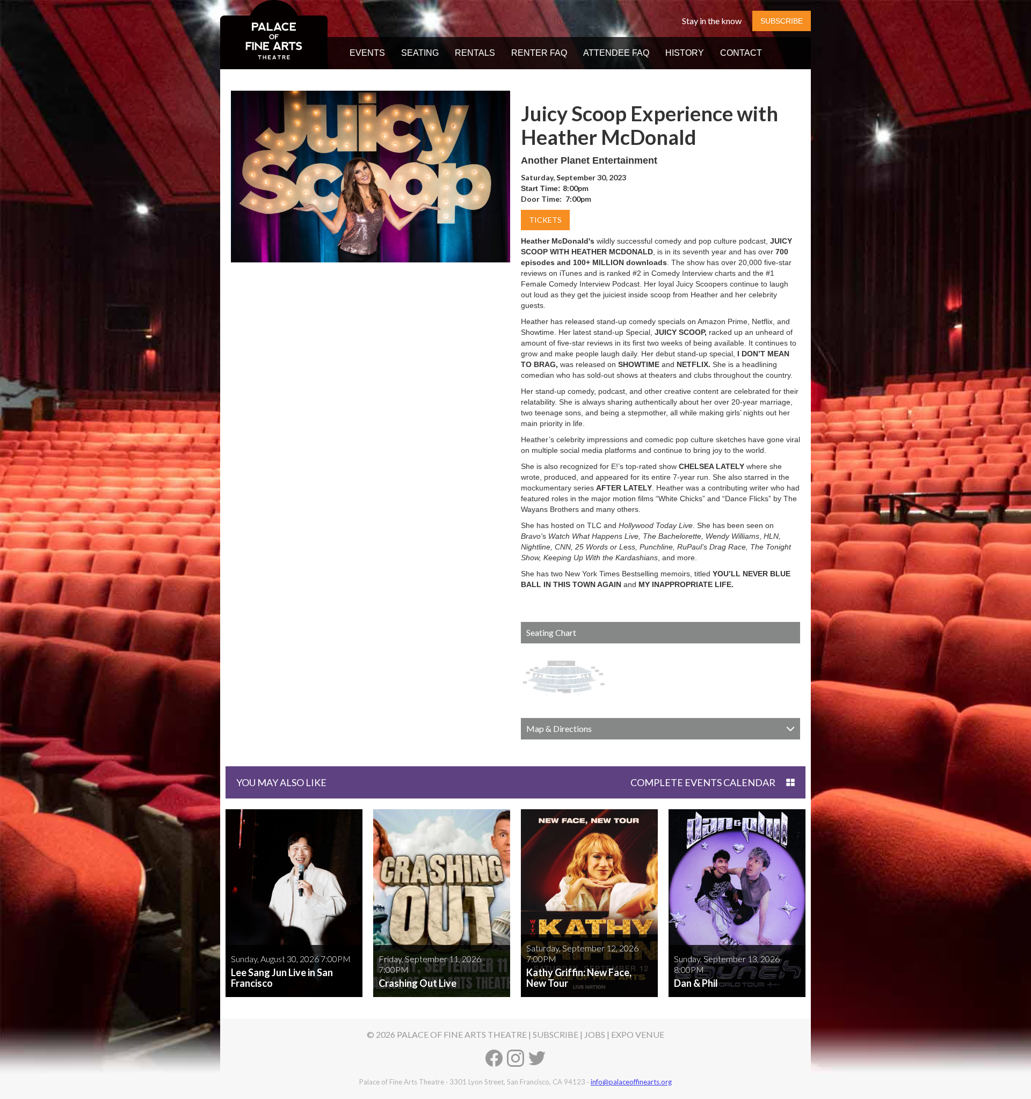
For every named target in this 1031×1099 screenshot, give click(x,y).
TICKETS (545, 219)
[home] (274, 34)
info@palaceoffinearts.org (631, 1082)
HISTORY (684, 52)
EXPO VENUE (637, 1034)
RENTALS (475, 52)
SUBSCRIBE (781, 21)
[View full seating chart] (564, 678)
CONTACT (741, 52)
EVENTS (367, 52)
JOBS (594, 1034)
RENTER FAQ (539, 52)
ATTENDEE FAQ (616, 52)
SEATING (420, 52)
